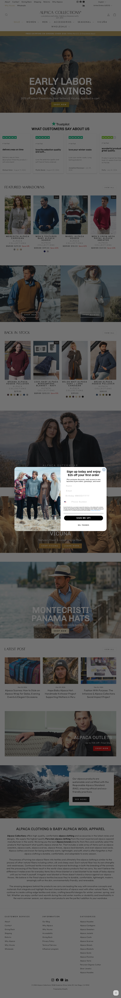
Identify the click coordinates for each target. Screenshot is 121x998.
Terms (99, 510)
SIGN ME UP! (83, 518)
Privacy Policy (94, 510)
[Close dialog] (104, 469)
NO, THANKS (83, 525)
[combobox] (66, 502)
